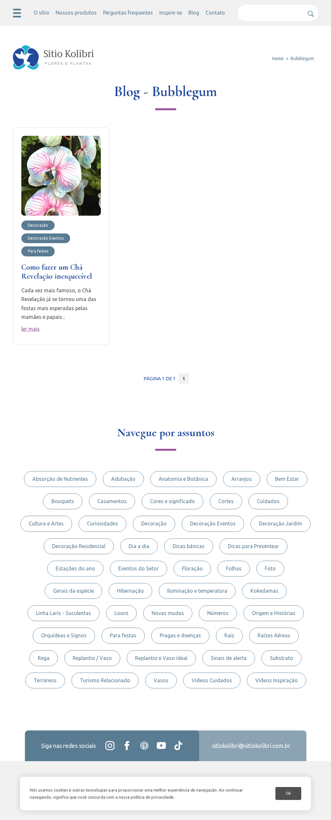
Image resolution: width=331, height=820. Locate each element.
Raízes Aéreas (274, 635)
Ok (288, 793)
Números (218, 613)
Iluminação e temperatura (197, 591)
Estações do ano (75, 568)
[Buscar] (309, 11)
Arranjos (241, 479)
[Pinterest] (144, 745)
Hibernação (130, 591)
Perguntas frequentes (128, 13)
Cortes (226, 501)
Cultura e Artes (46, 523)
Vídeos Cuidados (212, 680)
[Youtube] (161, 745)
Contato (215, 13)
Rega (43, 658)
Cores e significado (172, 501)
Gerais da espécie (73, 591)
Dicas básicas (189, 546)
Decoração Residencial (78, 546)
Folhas (233, 568)
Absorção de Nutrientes (60, 479)
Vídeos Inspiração (276, 680)
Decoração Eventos (213, 523)
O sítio (41, 13)
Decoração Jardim (280, 523)
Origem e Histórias (273, 613)
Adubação (123, 479)
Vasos (161, 680)
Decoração (154, 523)
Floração (192, 568)
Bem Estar (287, 479)
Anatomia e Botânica (183, 479)
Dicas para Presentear (253, 546)
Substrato (281, 658)
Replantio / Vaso (92, 658)
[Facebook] (127, 745)
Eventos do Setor (138, 568)
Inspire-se (170, 13)
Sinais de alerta (229, 658)
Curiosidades (102, 523)
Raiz (229, 635)
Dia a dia (139, 546)
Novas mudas (168, 613)
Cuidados (268, 501)
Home (278, 58)
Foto (270, 568)
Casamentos (112, 501)
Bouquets (62, 501)
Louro (121, 613)
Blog (193, 13)
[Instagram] (109, 745)
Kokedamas (264, 591)
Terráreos (45, 680)
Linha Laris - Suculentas (63, 613)
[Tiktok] (178, 745)
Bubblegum (302, 58)
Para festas (123, 635)
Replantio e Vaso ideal (161, 658)
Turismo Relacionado (105, 680)
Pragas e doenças (180, 635)
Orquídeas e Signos (64, 635)
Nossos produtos (76, 13)
